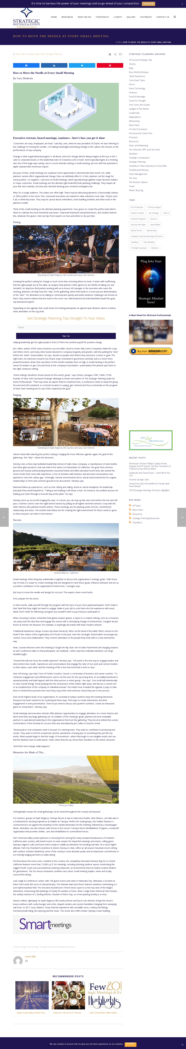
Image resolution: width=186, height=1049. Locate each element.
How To (166, 213)
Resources (67, 17)
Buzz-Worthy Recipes (139, 72)
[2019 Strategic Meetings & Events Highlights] (104, 995)
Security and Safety (138, 224)
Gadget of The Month (139, 109)
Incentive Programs (138, 219)
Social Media (155, 224)
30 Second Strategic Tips (140, 60)
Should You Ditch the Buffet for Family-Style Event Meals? (69, 1013)
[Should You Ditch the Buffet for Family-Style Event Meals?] (68, 995)
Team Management (138, 174)
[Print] (110, 54)
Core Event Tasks (137, 80)
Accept (130, 1043)
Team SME (20, 54)
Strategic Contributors (139, 157)
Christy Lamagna (20, 947)
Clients (118, 17)
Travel (131, 186)
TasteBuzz (146, 17)
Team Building (148, 242)
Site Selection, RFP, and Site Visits (144, 149)
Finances (133, 92)
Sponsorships (151, 230)
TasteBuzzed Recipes (139, 170)
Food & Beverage (137, 96)
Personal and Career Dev (140, 133)
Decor (132, 84)
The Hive (133, 178)
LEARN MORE (148, 3)
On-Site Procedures (138, 129)
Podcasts (133, 137)
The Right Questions (139, 248)
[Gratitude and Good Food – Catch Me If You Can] (32, 995)
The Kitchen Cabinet (138, 182)
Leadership (134, 113)
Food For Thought (137, 100)
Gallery (131, 17)
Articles (31, 54)
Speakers (133, 153)
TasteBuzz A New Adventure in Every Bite (148, 166)
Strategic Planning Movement (146, 518)
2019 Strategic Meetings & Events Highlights (105, 1013)
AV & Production (137, 207)
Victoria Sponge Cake (139, 479)
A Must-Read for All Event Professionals (150, 315)
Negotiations (135, 117)
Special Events (136, 230)
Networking (134, 121)
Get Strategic (33, 947)
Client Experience (137, 76)
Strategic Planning (54, 54)
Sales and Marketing (138, 145)
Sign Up (66, 336)
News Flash (40, 54)
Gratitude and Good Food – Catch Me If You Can (33, 1013)
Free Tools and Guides (139, 104)
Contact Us (162, 17)
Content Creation (137, 213)
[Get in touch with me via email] (26, 961)
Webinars (155, 248)
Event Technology (137, 88)
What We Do (84, 17)
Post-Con (153, 219)
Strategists (102, 17)
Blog (131, 68)
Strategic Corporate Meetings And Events (57, 947)
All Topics (137, 505)
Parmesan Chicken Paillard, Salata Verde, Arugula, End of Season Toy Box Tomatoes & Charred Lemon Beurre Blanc (150, 466)
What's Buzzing (136, 190)
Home (54, 17)
